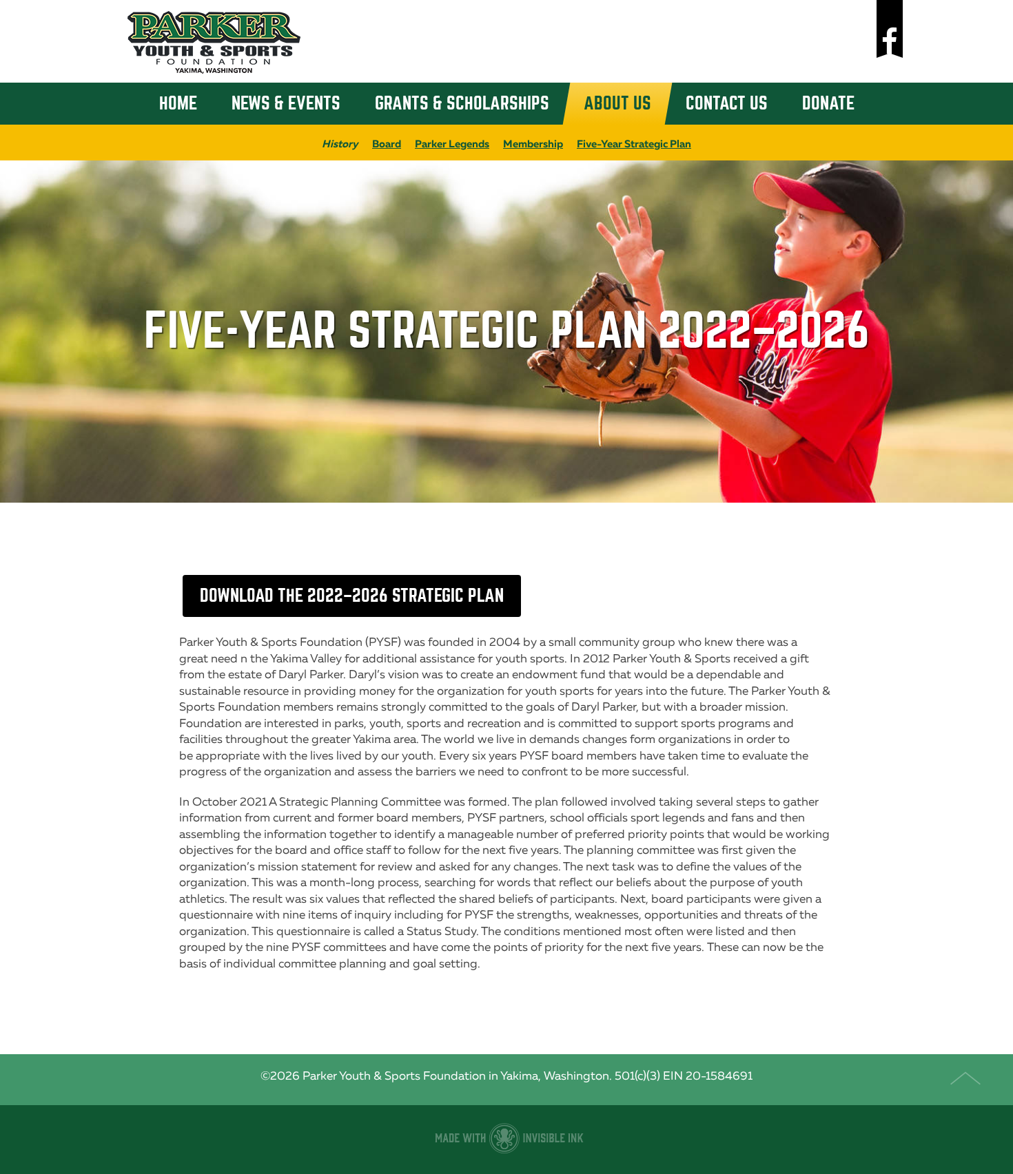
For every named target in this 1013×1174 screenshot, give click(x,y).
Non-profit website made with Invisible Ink (506, 1139)
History (340, 143)
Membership (533, 143)
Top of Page (970, 1080)
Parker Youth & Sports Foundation (213, 41)
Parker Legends (452, 143)
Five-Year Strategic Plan (634, 143)
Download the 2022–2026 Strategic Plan (352, 596)
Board (386, 143)
